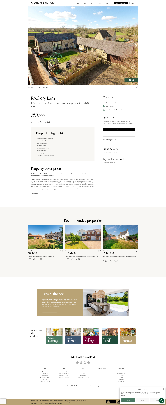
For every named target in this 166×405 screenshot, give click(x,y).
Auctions (45, 379)
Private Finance (102, 368)
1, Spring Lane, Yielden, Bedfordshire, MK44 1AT (41, 256)
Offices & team (121, 373)
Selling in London (64, 377)
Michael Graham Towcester (113, 103)
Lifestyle (121, 377)
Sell (85, 3)
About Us (121, 368)
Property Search (45, 371)
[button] (162, 389)
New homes (45, 373)
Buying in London (45, 381)
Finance (99, 3)
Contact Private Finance (102, 371)
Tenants (83, 373)
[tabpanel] (45, 245)
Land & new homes (64, 373)
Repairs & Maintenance (83, 377)
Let (91, 3)
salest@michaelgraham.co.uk (114, 110)
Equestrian (45, 375)
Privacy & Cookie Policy (73, 386)
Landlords (83, 375)
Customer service (87, 386)
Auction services (63, 375)
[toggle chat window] (161, 400)
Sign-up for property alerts (110, 152)
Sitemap (97, 386)
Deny (142, 400)
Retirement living (44, 377)
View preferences (157, 400)
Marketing (64, 371)
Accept (128, 400)
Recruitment (121, 379)
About (107, 3)
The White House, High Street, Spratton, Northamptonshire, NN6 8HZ (119, 257)
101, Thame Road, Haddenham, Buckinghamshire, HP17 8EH (82, 256)
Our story (121, 375)
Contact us (121, 381)
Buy (78, 3)
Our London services (121, 371)
